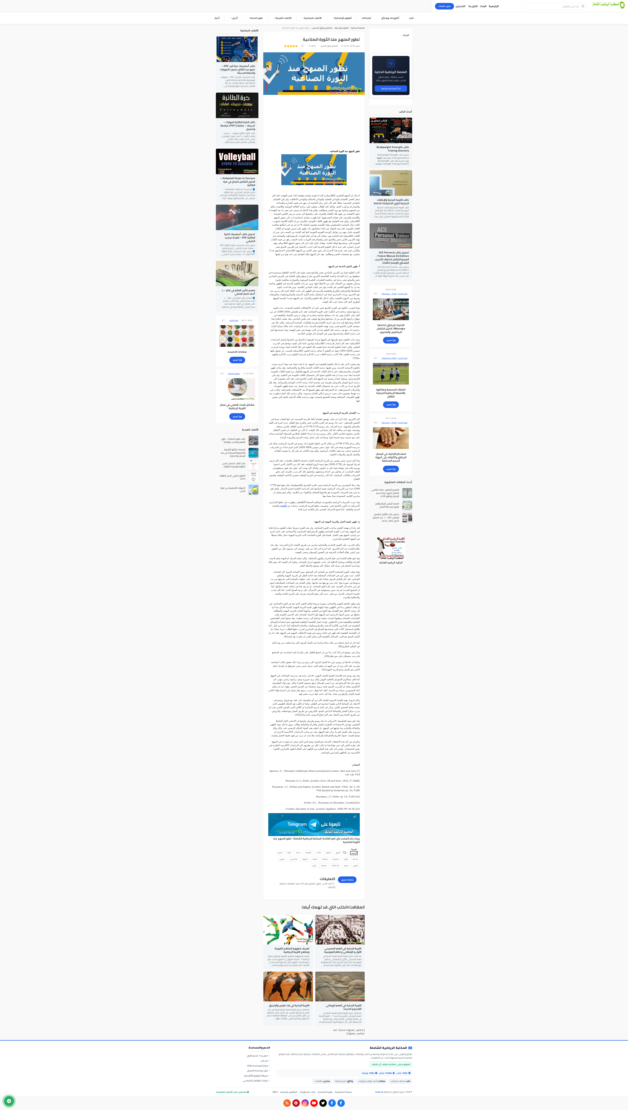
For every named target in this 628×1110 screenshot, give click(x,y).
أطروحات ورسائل (390, 18)
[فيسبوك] (341, 1103)
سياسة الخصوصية (343, 1091)
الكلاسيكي (293, 859)
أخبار (217, 18)
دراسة (298, 852)
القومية (308, 852)
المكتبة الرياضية (358, 28)
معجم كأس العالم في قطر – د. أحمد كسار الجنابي (238, 292)
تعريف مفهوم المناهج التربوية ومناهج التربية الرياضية (292, 950)
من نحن (264, 1060)
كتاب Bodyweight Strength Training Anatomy (393, 148)
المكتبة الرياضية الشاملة (307, 838)
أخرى (235, 18)
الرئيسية (494, 6)
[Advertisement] (314, 123)
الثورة (346, 859)
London (335, 865)
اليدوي (282, 859)
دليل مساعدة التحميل (257, 1070)
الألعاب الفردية (283, 18)
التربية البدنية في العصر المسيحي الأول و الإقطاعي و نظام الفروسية (343, 950)
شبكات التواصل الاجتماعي (255, 1080)
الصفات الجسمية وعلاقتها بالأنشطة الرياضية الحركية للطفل (391, 393)
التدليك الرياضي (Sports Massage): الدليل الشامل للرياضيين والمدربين (391, 328)
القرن (314, 865)
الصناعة (323, 865)
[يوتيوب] (314, 1103)
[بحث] (583, 6)
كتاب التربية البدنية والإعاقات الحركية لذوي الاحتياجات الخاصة (391, 201)
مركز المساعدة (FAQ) (257, 1065)
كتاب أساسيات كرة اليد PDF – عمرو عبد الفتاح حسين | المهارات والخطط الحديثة (237, 69)
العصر (346, 865)
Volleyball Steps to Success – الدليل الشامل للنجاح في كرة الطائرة (237, 181)
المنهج (338, 852)
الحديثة (355, 859)
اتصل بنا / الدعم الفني (257, 1055)
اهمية (315, 859)
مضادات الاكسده (237, 351)
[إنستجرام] (305, 1103)
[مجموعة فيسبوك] (332, 1103)
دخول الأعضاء (444, 6)
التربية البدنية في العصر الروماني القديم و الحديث (343, 1007)
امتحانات (366, 18)
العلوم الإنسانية (343, 18)
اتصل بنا (473, 6)
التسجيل (460, 6)
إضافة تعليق (347, 880)
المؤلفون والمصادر (288, 1091)
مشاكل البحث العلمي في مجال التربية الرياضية (237, 406)
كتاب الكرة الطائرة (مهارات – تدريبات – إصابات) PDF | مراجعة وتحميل (237, 125)
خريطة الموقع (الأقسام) (256, 1075)
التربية (289, 852)
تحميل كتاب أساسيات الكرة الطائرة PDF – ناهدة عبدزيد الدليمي (239, 237)
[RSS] (287, 1103)
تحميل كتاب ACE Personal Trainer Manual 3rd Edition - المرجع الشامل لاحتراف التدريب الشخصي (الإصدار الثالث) (392, 257)
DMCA (275, 1091)
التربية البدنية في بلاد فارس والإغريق (289, 1005)
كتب (411, 18)
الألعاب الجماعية (313, 18)
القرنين (355, 865)
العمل (280, 852)
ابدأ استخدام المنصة (391, 88)
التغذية (283, 505)
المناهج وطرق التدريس (322, 28)
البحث (483, 6)
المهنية (305, 859)
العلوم (328, 852)
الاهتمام (336, 859)
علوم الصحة (256, 18)
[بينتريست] (296, 1103)
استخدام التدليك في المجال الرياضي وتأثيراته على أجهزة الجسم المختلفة (390, 457)
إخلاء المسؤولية (307, 1091)
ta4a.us (379, 1092)
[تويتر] (323, 1103)
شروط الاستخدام (325, 1091)
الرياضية (325, 859)
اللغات (318, 852)
